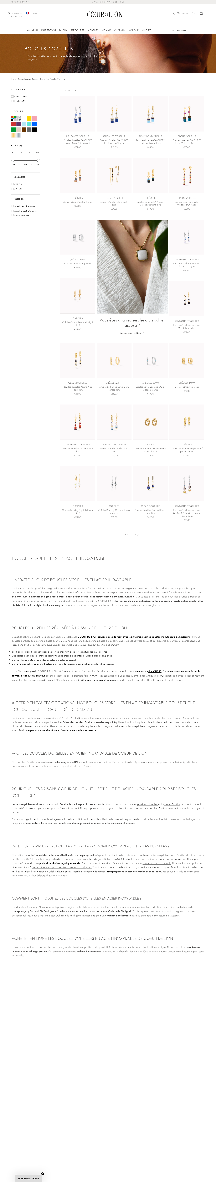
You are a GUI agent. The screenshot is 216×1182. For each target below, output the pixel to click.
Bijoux (20, 79)
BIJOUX (63, 30)
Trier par (67, 90)
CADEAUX (119, 30)
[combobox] (190, 30)
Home (13, 79)
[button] (28, 1178)
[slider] (12, 160)
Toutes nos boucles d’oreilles (52, 79)
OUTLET (146, 30)
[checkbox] (26, 96)
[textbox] (18, 152)
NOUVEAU (32, 30)
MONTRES (93, 30)
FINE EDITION (48, 30)
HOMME (106, 30)
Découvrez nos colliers (130, 332)
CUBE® (77, 30)
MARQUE (134, 30)
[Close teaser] (42, 1173)
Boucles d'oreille (31, 79)
